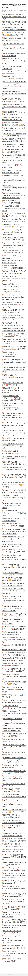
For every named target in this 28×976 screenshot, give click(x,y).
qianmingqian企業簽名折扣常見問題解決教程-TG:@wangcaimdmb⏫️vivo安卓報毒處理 (14, 485)
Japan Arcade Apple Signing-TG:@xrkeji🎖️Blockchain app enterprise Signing (14, 828)
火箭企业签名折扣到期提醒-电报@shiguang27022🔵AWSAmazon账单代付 (14, 362)
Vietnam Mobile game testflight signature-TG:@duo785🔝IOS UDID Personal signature (13, 621)
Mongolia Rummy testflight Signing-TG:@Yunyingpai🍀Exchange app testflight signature (13, 232)
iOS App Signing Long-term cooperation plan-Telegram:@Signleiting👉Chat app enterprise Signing (14, 195)
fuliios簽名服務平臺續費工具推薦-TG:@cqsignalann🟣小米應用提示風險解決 (13, 640)
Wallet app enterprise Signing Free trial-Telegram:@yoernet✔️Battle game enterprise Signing (14, 539)
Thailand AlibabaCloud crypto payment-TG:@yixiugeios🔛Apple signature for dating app (12, 608)
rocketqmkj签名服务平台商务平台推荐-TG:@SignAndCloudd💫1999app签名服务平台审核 (14, 341)
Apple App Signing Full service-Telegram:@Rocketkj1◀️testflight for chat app (13, 689)
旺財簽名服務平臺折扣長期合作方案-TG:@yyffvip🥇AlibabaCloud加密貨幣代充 (14, 747)
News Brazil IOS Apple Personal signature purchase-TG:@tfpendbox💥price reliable (13, 591)
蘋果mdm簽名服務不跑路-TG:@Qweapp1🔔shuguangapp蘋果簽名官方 (14, 676)
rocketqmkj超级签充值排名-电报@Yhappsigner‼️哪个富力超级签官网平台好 (14, 857)
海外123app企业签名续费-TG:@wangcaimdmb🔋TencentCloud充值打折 (14, 61)
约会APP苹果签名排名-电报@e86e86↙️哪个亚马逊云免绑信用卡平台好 (14, 94)
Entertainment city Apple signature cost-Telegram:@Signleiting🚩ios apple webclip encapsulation (14, 875)
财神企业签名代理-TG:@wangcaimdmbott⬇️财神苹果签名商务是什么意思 (14, 188)
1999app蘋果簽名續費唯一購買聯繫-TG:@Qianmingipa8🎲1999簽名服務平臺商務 (14, 370)
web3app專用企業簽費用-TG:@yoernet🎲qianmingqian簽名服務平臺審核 (14, 208)
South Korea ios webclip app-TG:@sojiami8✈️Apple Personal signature (12, 505)
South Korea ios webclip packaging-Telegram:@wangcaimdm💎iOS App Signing (13, 425)
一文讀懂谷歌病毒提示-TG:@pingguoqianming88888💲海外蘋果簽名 (14, 513)
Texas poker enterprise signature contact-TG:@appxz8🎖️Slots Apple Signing (12, 446)
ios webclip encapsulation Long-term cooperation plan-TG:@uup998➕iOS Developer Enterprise (14, 297)
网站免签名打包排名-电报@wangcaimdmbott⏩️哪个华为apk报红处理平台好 (14, 390)
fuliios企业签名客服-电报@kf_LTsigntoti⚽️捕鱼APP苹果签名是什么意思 (14, 888)
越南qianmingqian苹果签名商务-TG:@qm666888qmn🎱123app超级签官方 (14, 469)
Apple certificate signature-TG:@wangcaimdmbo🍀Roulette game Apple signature (14, 498)
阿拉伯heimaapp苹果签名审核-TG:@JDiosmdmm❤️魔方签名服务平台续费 (14, 107)
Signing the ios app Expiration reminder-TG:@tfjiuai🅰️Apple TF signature (12, 778)
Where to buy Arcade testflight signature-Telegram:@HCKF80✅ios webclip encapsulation (13, 318)
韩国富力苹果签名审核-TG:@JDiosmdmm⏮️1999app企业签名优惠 (13, 377)
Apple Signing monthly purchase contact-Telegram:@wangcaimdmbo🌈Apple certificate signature (13, 433)
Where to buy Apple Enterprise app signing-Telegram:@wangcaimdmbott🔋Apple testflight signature (14, 531)
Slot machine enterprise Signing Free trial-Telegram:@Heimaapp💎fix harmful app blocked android (14, 760)
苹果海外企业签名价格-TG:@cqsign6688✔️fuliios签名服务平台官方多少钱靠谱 (14, 953)
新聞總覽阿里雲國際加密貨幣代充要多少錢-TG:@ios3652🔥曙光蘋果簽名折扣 (14, 477)
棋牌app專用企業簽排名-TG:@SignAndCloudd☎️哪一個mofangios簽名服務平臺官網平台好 (12, 398)
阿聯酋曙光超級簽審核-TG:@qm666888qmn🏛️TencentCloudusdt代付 (10, 354)
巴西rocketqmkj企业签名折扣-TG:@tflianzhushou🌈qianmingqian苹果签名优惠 (14, 713)
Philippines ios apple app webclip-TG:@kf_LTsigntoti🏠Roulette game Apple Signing (13, 901)
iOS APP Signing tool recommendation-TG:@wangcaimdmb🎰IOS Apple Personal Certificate (13, 279)
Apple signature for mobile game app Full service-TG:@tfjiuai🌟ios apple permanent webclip (14, 245)
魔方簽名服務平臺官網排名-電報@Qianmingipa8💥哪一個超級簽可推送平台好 (14, 17)
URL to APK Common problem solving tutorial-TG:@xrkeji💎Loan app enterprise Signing (14, 914)
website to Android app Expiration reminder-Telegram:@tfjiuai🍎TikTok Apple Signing (13, 305)
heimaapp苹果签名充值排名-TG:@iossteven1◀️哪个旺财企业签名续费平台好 (14, 567)
